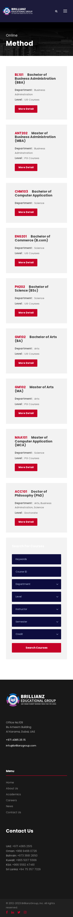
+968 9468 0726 (26, 851)
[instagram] (25, 912)
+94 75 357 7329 (30, 869)
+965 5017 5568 (26, 860)
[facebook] (7, 912)
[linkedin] (12, 912)
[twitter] (18, 912)
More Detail (26, 109)
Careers (11, 800)
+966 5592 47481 (23, 865)
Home (10, 782)
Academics (13, 794)
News (9, 806)
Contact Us (13, 812)
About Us (12, 788)
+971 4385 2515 (22, 846)
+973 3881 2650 (27, 855)
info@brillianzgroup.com (21, 745)
